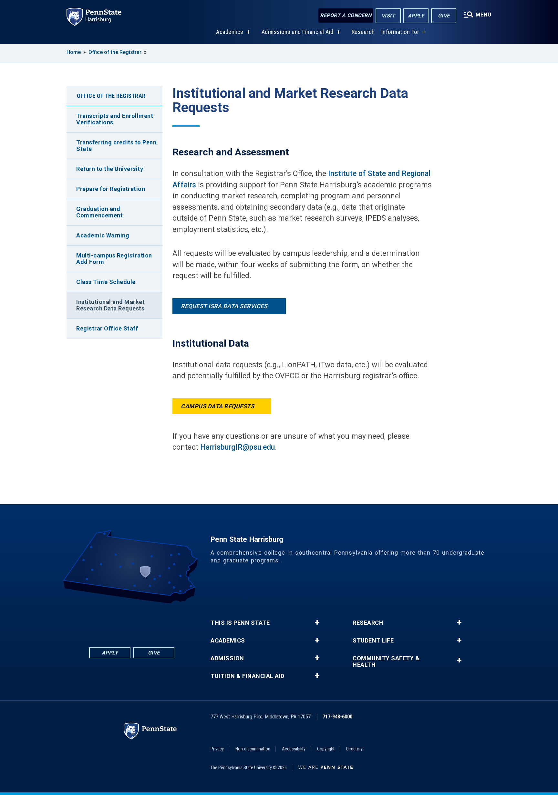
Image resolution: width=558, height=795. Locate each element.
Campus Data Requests (217, 406)
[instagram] (165, 621)
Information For (400, 31)
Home (74, 52)
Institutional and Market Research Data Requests (110, 305)
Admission (227, 658)
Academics (229, 31)
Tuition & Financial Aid (247, 676)
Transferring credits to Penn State (116, 145)
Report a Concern (345, 15)
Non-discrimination (252, 748)
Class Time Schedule (106, 281)
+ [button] (317, 622)
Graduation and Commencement (99, 212)
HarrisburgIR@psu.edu (237, 447)
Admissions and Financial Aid (298, 31)
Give (444, 16)
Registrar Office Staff (107, 328)
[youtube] (148, 621)
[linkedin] (114, 621)
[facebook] (98, 621)
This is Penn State (240, 623)
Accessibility (293, 748)
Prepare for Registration (110, 188)
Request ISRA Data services (225, 306)
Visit (388, 16)
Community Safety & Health (386, 661)
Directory (354, 748)
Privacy (217, 748)
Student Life (373, 640)
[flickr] (131, 621)
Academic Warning (102, 235)
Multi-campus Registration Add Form (114, 258)
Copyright (326, 748)
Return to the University (109, 168)
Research (363, 31)
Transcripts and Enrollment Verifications (114, 119)
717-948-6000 (337, 717)
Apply (416, 16)
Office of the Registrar (114, 52)
